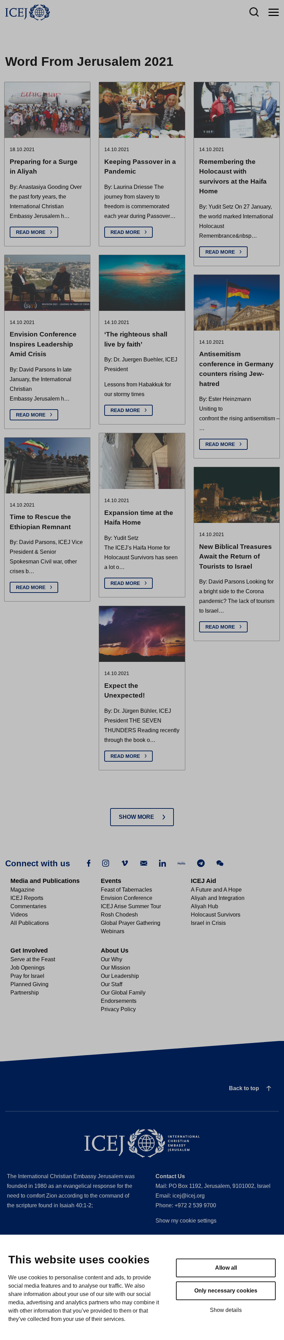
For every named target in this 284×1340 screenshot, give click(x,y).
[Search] (254, 12)
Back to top (244, 1088)
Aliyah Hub (204, 906)
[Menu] (273, 12)
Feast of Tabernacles (126, 890)
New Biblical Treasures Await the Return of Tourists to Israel (235, 556)
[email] (143, 863)
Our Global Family (123, 993)
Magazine (22, 890)
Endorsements (118, 1001)
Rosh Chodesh (119, 915)
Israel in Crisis (208, 923)
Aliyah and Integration (218, 898)
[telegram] (201, 863)
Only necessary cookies (225, 1291)
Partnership (24, 993)
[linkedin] (162, 863)
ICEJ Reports (26, 898)
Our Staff (111, 984)
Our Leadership (120, 976)
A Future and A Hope (216, 890)
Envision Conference (126, 898)
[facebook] (88, 863)
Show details (226, 1310)
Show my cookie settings (186, 1221)
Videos (19, 915)
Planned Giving (29, 984)
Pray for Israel (27, 976)
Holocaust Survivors (215, 915)
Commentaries (28, 906)
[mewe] (181, 863)
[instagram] (105, 863)
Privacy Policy (118, 1009)
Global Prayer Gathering (130, 923)
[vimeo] (124, 863)
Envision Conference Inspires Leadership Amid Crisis (43, 344)
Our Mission (115, 968)
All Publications (29, 923)
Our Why (111, 959)
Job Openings (27, 968)
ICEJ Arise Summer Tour (131, 906)
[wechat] (220, 863)
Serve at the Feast (32, 959)
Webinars (112, 931)
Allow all (226, 1268)
